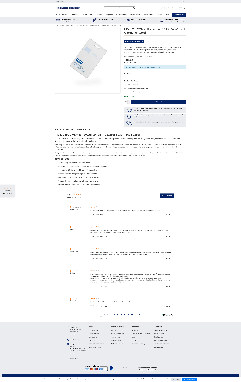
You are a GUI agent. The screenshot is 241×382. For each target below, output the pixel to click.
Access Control (64, 25)
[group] (77, 194)
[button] (101, 315)
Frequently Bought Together (78, 130)
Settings (176, 379)
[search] (134, 8)
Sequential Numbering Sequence (136, 88)
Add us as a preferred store (135, 41)
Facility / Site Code (131, 81)
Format (127, 73)
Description (59, 130)
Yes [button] (106, 214)
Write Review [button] (167, 196)
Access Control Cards (77, 25)
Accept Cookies (189, 379)
